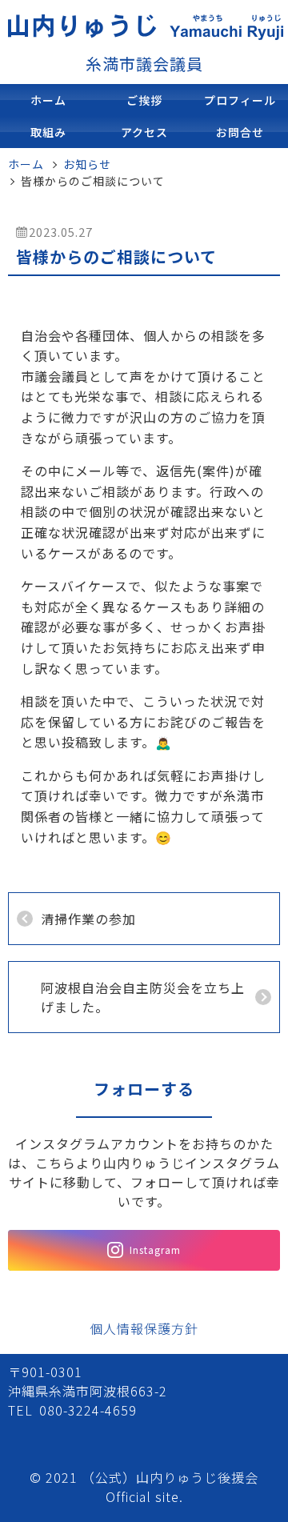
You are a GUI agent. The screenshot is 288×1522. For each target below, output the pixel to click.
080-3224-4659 (88, 1410)
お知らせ (87, 164)
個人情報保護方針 (144, 1328)
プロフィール (240, 100)
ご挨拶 (144, 100)
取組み (48, 132)
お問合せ (240, 132)
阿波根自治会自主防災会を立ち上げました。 (143, 997)
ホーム (48, 100)
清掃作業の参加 (88, 918)
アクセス (144, 132)
